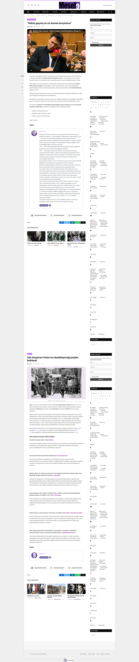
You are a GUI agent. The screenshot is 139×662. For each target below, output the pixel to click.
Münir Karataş (93, 221)
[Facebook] (22, 79)
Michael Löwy (93, 227)
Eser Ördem (92, 167)
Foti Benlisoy (93, 178)
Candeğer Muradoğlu (95, 141)
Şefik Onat (29, 26)
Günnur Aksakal (93, 187)
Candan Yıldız (93, 143)
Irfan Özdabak (93, 205)
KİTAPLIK (55, 11)
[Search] (111, 12)
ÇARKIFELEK (73, 11)
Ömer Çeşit (103, 247)
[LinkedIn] (22, 86)
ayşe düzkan (101, 122)
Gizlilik (102, 654)
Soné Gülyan (93, 269)
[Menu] (28, 12)
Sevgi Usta (100, 270)
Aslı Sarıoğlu (93, 116)
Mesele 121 (92, 220)
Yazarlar (83, 11)
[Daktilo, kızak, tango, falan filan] (36, 236)
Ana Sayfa (36, 11)
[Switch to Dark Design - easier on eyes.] (109, 11)
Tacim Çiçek (92, 287)
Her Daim (30, 353)
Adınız (91, 27)
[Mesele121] (69, 5)
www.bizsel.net (43, 654)
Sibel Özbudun (102, 272)
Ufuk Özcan (102, 297)
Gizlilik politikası (95, 42)
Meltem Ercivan (93, 223)
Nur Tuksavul (103, 235)
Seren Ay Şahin (104, 276)
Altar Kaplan (102, 118)
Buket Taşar (102, 131)
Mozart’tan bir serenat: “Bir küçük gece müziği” (76, 244)
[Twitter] (22, 83)
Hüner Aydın (102, 195)
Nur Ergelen (92, 236)
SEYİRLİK (64, 11)
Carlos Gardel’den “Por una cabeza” (55, 243)
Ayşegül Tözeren (93, 121)
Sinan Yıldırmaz (93, 276)
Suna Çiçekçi (93, 278)
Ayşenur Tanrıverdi (103, 116)
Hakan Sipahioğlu (94, 198)
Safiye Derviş (93, 272)
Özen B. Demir (93, 244)
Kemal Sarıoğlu (93, 212)
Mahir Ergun (103, 224)
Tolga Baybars (102, 287)
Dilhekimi (92, 153)
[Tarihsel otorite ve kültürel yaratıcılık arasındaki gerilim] (76, 589)
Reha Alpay (102, 261)
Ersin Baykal (93, 161)
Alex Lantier (103, 119)
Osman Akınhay (93, 247)
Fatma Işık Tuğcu (94, 175)
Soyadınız (92, 32)
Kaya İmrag (103, 212)
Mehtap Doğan (104, 223)
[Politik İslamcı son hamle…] (36, 589)
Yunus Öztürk (93, 312)
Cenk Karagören (104, 144)
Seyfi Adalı (92, 270)
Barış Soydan (93, 131)
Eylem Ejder (101, 161)
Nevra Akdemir (93, 235)
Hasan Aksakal (93, 196)
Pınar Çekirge (93, 254)
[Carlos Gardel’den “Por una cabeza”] (56, 236)
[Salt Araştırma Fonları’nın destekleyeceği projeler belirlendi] (56, 383)
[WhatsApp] (22, 93)
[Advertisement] (101, 71)
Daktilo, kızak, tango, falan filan (34, 243)
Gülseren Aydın (102, 186)
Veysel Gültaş (93, 304)
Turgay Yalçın (93, 288)
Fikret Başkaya (93, 174)
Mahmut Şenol (102, 220)
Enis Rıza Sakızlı (103, 165)
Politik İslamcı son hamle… (33, 595)
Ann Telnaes (101, 124)
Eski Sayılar (100, 11)
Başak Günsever (93, 132)
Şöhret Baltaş (101, 334)
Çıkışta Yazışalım (94, 146)
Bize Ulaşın (107, 654)
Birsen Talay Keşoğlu (94, 134)
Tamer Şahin (93, 290)
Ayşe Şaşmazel (93, 119)
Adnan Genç (93, 118)
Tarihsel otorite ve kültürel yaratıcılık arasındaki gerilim (75, 596)
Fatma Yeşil (102, 178)
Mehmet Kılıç (93, 226)
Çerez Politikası (83, 654)
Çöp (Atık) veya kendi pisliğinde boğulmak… (54, 596)
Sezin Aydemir (103, 275)
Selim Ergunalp (93, 275)
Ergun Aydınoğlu (94, 164)
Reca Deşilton (93, 261)
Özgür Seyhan (103, 244)
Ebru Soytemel (93, 165)
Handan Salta (93, 195)
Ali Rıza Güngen (104, 121)
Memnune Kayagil (103, 226)
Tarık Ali (101, 290)
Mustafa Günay (103, 221)
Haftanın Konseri (31, 19)
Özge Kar (102, 245)
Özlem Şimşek (93, 245)
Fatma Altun (103, 174)
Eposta (91, 37)
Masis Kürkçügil (93, 224)
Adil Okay (92, 122)
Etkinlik (91, 11)
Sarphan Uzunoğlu (94, 273)
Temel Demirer (103, 288)
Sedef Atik (92, 279)
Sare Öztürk (102, 278)
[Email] (22, 90)
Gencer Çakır (93, 186)
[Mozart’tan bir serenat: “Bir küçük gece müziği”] (76, 236)
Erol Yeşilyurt (104, 164)
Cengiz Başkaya (93, 144)
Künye (98, 654)
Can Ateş (102, 143)
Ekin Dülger (102, 162)
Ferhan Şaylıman (94, 177)
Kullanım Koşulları (91, 654)
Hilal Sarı (102, 196)
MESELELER (45, 11)
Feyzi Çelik (103, 177)
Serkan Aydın (102, 269)
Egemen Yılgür (93, 162)
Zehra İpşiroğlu (93, 319)
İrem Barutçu (93, 326)
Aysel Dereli (92, 124)
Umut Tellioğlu (93, 297)
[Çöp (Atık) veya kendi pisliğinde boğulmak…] (56, 589)
